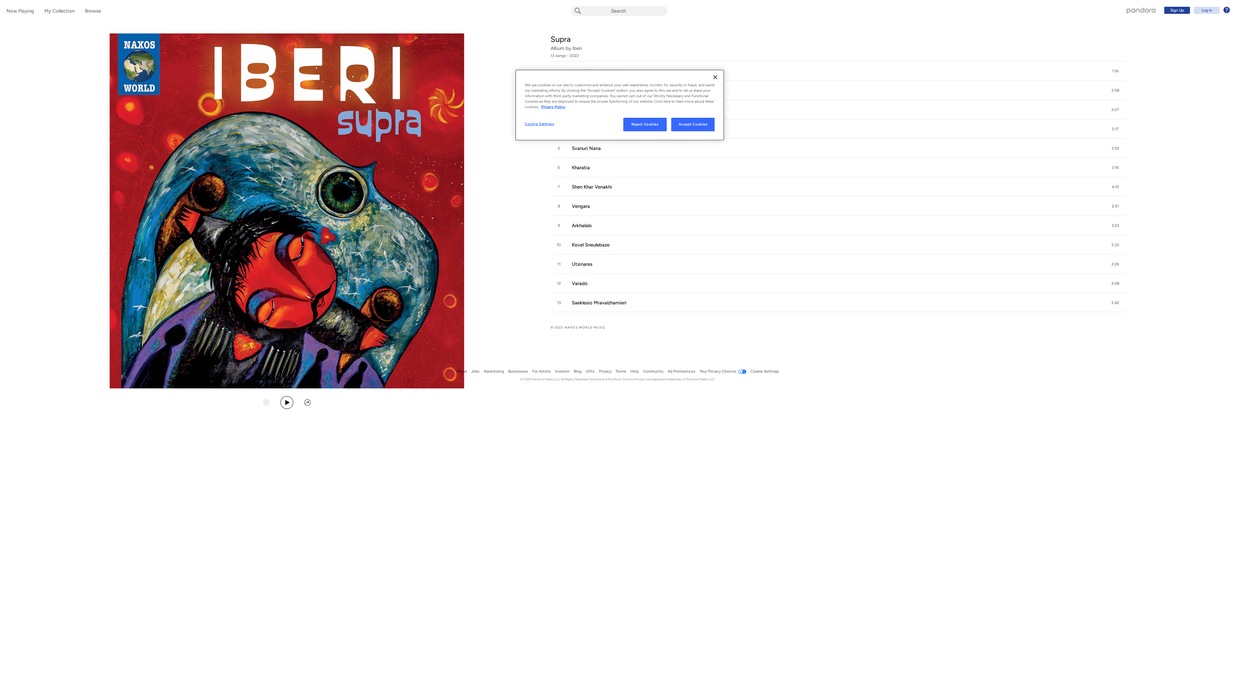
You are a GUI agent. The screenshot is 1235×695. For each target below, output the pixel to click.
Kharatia (581, 168)
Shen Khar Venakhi (592, 187)
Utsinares (582, 264)
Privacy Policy (553, 107)
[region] (619, 105)
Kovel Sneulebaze (590, 245)
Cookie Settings (539, 124)
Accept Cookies (693, 124)
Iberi (577, 48)
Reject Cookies (645, 124)
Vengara (581, 206)
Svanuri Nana (586, 148)
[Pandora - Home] (1141, 10)
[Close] (715, 77)
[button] (838, 71)
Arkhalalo (582, 225)
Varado (580, 283)
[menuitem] (1196, 10)
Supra (561, 39)
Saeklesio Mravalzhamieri (599, 303)
